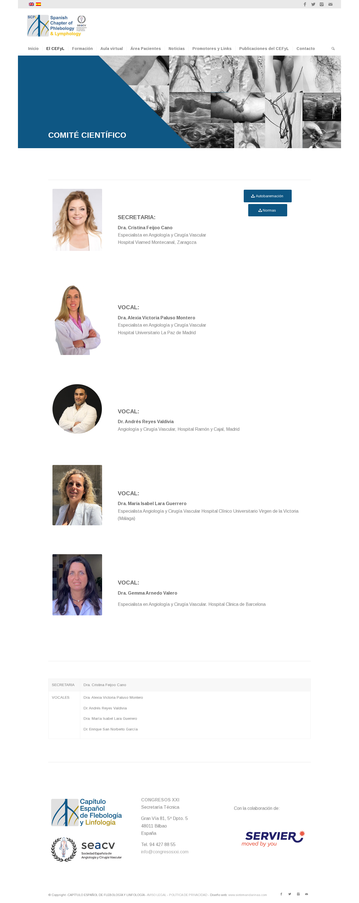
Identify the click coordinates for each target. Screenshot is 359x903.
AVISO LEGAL (156, 895)
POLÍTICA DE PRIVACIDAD (188, 895)
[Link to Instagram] (322, 4)
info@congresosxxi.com (164, 851)
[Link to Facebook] (305, 4)
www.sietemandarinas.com (247, 895)
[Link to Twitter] (313, 4)
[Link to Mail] (330, 4)
